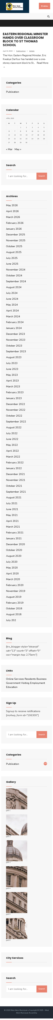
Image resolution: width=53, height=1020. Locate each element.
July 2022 (12, 433)
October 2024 (14, 275)
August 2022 (13, 427)
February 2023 (15, 392)
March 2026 (13, 217)
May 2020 (12, 567)
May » (18, 149)
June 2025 (12, 263)
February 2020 (15, 585)
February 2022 (15, 462)
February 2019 (15, 602)
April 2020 (12, 573)
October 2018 (14, 608)
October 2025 (14, 246)
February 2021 (15, 532)
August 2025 (13, 252)
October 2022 (14, 415)
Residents (30, 679)
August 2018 (13, 614)
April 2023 (12, 380)
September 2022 (16, 421)
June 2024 (12, 299)
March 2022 (13, 456)
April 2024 (12, 310)
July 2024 (12, 293)
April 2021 (12, 521)
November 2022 (15, 410)
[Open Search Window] (48, 16)
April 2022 (12, 450)
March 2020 (13, 579)
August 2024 (13, 287)
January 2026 (14, 229)
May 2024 (12, 304)
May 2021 (12, 515)
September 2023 (16, 351)
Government (13, 683)
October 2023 (14, 345)
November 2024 (15, 269)
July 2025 (12, 258)
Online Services (15, 679)
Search (41, 176)
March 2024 (13, 316)
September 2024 (16, 281)
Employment (37, 683)
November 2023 (15, 339)
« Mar (9, 149)
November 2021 (15, 480)
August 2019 (13, 597)
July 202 (11, 620)
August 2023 (13, 357)
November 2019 (15, 591)
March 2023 (13, 386)
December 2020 (15, 544)
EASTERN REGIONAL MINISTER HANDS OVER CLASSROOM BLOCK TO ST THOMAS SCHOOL (25, 39)
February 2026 (15, 223)
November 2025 (15, 240)
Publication (21, 51)
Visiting (25, 683)
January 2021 (14, 538)
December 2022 (15, 404)
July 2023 (12, 363)
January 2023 (14, 398)
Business (41, 679)
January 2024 (14, 328)
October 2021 (14, 486)
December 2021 (15, 474)
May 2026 (12, 205)
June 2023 (12, 369)
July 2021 (12, 503)
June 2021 (12, 509)
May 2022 (12, 445)
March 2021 (13, 526)
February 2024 (15, 322)
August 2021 (13, 497)
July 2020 (12, 561)
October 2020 (14, 550)
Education (11, 687)
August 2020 (13, 556)
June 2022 (12, 439)
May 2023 (12, 375)
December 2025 (15, 234)
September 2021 (16, 491)
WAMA (31, 51)
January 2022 (14, 468)
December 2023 (15, 334)
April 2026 (12, 211)
